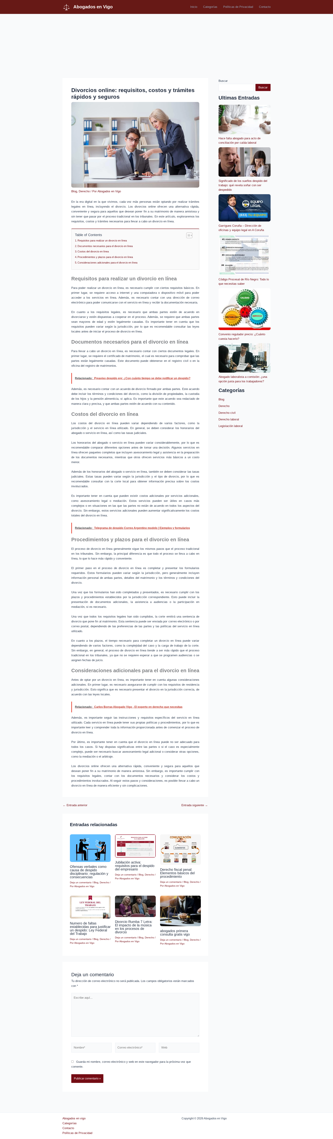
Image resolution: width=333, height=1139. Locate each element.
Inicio (193, 7)
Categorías (210, 7)
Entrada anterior (75, 805)
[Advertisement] (166, 40)
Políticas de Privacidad (238, 7)
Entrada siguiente (194, 805)
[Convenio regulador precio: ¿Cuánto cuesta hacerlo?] (245, 309)
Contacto (265, 7)
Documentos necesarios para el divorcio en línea (105, 246)
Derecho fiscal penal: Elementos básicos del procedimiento (177, 873)
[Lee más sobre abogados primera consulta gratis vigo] (180, 910)
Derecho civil (227, 412)
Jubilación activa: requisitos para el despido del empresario (134, 865)
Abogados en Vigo (93, 6)
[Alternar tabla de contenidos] (187, 235)
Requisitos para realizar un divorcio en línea (102, 240)
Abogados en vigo (74, 1118)
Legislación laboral (231, 426)
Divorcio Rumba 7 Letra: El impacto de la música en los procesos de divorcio (133, 927)
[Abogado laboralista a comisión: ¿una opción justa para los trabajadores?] (245, 358)
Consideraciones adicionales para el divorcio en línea (107, 262)
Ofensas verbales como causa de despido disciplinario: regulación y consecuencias (89, 872)
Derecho (84, 191)
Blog (74, 191)
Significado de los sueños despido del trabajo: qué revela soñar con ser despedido (243, 185)
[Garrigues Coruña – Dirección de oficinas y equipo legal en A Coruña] (245, 207)
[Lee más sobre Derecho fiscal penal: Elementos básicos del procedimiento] (180, 849)
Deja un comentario (80, 882)
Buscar (223, 81)
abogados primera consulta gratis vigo (175, 932)
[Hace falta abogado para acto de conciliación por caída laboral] (245, 119)
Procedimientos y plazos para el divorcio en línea (105, 257)
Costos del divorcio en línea (93, 251)
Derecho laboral (229, 419)
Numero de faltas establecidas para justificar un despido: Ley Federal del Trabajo (90, 928)
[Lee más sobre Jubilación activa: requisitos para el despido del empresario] (135, 845)
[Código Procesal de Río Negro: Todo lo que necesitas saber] (245, 255)
